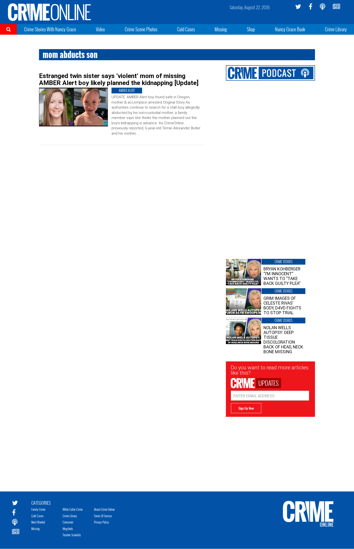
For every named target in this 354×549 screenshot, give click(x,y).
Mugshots (68, 528)
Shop (251, 29)
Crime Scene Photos (141, 29)
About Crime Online (104, 509)
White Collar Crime (73, 509)
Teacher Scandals (72, 534)
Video (100, 29)
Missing (221, 29)
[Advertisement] (270, 450)
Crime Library (336, 29)
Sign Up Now (246, 408)
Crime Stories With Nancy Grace (50, 29)
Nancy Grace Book (290, 29)
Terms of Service (103, 515)
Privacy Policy (101, 522)
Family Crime (38, 509)
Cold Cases (186, 29)
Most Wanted (38, 522)
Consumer (68, 522)
